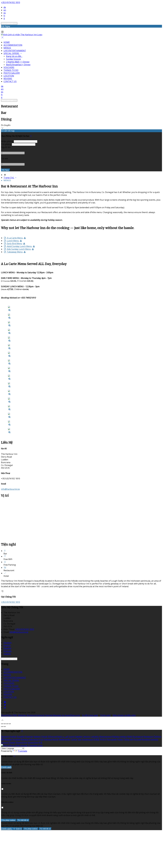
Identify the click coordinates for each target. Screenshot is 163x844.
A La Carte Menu (14, 237)
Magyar (8, 739)
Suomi (71, 736)
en (5, 10)
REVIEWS (8, 78)
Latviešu (95, 736)
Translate (22, 751)
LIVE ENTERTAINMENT (15, 50)
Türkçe (73, 739)
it (4, 18)
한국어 (103, 739)
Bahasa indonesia (29, 739)
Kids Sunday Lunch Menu (18, 249)
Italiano (7, 653)
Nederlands (64, 739)
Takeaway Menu (14, 251)
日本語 (96, 739)
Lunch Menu (12, 240)
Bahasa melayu (119, 736)
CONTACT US (10, 81)
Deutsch (7, 642)
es (5, 12)
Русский (137, 739)
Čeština (157, 736)
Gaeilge (78, 736)
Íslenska (48, 739)
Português (112, 739)
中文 (40, 742)
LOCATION (9, 75)
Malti (129, 736)
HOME (7, 42)
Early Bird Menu (14, 243)
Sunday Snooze (13, 59)
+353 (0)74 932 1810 (10, 2)
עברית (40, 739)
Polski (120, 739)
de (5, 7)
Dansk (44, 736)
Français (7, 651)
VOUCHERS (9, 67)
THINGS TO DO (11, 70)
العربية (65, 736)
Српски (4, 742)
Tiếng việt (128, 739)
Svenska (154, 739)
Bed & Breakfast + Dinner (18, 64)
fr (4, 15)
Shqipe (12, 742)
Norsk (55, 739)
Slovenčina (33, 742)
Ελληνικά (52, 736)
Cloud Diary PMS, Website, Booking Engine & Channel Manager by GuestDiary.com (40, 715)
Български (138, 736)
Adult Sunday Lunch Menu (19, 246)
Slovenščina (21, 742)
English (7, 645)
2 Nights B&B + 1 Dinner (18, 61)
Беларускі (148, 736)
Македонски (105, 736)
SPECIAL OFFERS (12, 53)
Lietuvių (86, 736)
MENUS (7, 47)
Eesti (59, 736)
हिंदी (2, 739)
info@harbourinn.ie (10, 489)
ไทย (79, 739)
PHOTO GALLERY (12, 73)
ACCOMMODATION (13, 45)
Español (7, 648)
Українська (87, 739)
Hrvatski (16, 739)
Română (146, 739)
